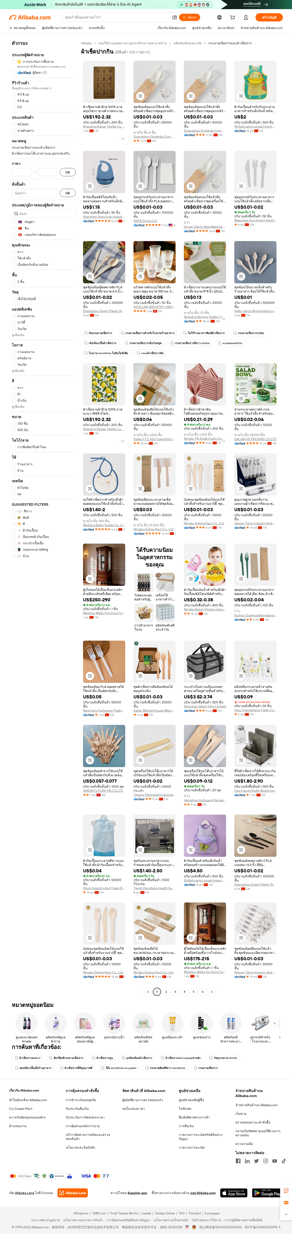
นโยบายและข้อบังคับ (80, 1147)
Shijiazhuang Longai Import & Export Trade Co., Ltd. (255, 126)
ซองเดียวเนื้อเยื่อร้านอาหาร (35, 1068)
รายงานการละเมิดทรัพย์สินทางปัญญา (200, 1137)
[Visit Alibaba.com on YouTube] (274, 1161)
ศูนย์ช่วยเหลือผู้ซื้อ (191, 1100)
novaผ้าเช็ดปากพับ (152, 353)
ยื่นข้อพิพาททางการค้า (194, 1117)
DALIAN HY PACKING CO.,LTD (255, 439)
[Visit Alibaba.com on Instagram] (265, 1161)
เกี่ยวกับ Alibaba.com (24, 1090)
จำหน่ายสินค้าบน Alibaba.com (256, 1105)
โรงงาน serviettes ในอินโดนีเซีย (108, 353)
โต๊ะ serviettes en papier (121, 1068)
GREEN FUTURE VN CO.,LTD (103, 790)
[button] (174, 17)
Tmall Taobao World (123, 1213)
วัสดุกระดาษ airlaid (225, 1058)
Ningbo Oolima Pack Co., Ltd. (153, 529)
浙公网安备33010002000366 (220, 1227)
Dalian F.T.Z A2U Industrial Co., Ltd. (154, 439)
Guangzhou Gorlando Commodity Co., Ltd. (154, 136)
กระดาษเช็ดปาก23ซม (251, 333)
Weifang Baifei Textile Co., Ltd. (104, 525)
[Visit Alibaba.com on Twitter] (256, 1161)
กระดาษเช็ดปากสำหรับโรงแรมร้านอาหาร (150, 333)
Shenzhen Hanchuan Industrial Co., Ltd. (104, 216)
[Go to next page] (212, 992)
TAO (182, 1213)
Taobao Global (165, 1213)
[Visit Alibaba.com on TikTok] (284, 1161)
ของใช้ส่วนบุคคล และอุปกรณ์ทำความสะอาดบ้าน (132, 43)
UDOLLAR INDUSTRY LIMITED (154, 307)
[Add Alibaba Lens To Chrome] (72, 1192)
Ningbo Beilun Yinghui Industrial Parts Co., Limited (205, 609)
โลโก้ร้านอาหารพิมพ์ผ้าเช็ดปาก (206, 333)
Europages (212, 1213)
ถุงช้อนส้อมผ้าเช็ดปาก (139, 1058)
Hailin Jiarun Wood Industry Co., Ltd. (255, 311)
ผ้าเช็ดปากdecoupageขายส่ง (183, 1058)
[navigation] (44, 518)
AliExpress (81, 1213)
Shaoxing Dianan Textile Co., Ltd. (104, 126)
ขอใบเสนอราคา (133, 1108)
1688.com (99, 1213)
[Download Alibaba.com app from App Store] (234, 1192)
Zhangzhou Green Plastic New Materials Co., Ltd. (104, 311)
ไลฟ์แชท (185, 1108)
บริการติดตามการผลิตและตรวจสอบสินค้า (88, 1137)
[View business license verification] (187, 1227)
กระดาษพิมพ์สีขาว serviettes (167, 1068)
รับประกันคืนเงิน (77, 1108)
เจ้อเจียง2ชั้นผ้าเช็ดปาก (102, 343)
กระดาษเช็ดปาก (208, 1068)
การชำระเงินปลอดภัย (81, 1100)
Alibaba (86, 43)
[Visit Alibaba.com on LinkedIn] (247, 1161)
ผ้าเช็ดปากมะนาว (29, 1058)
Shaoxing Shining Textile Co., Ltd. (205, 317)
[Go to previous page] (148, 992)
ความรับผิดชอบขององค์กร (27, 1117)
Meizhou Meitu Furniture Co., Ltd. (104, 613)
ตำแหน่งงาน (18, 1126)
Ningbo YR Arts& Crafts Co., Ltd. (205, 438)
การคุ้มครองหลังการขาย (83, 1126)
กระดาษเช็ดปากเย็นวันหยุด (146, 343)
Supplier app (137, 1193)
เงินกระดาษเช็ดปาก (100, 333)
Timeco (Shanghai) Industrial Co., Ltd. (154, 795)
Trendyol (194, 1213)
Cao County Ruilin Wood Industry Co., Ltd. (255, 790)
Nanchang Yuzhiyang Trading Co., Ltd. (104, 710)
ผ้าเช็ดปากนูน (104, 1058)
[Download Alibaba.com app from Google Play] (267, 1192)
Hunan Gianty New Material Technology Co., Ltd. (205, 227)
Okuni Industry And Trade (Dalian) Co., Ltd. (104, 888)
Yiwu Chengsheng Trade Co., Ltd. (255, 710)
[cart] (233, 18)
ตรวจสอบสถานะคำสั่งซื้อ (252, 1122)
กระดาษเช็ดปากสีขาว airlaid (192, 343)
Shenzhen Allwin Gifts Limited (205, 706)
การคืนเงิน (186, 1126)
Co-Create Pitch (20, 1108)
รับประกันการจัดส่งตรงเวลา (85, 1117)
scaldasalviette (232, 343)
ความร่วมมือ (244, 1144)
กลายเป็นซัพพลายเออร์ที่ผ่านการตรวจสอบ (258, 1133)
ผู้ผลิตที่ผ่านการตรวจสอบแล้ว (142, 1100)
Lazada (146, 1213)
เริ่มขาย (240, 1114)
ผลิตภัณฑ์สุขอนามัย (187, 43)
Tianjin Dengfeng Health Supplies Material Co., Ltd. (154, 888)
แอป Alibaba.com (203, 1193)
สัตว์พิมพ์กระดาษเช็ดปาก (68, 1058)
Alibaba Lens (24, 1193)
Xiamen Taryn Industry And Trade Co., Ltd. (255, 523)
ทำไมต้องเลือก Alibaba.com (28, 1100)
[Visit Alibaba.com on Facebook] (238, 1161)
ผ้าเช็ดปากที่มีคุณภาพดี (78, 1068)
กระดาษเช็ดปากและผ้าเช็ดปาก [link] (230, 43)
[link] (286, 1191)
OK (67, 172)
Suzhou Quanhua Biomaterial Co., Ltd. (255, 615)
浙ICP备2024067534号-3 (262, 1227)
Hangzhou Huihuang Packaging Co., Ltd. (205, 800)
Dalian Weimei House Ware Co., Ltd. (154, 710)
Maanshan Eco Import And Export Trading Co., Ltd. (255, 220)
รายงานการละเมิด (192, 1147)
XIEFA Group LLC (145, 221)
